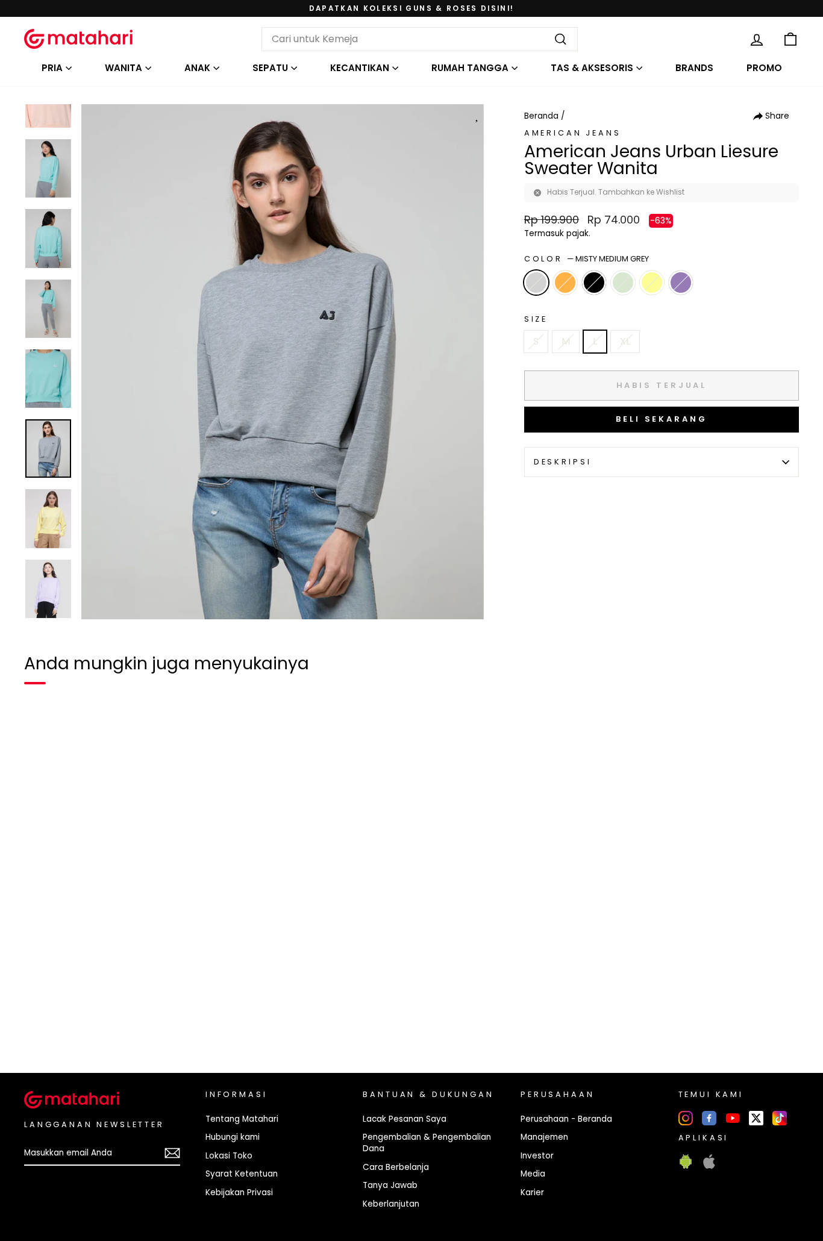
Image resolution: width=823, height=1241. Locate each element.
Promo (764, 67)
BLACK (594, 282)
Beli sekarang (661, 419)
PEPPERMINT (623, 282)
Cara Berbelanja (396, 1167)
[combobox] (419, 39)
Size (536, 319)
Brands (694, 67)
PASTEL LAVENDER (681, 282)
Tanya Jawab (390, 1185)
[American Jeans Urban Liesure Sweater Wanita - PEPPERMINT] (106, 1022)
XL (625, 341)
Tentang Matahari (241, 1119)
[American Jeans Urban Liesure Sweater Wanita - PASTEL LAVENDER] (149, 1022)
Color (586, 259)
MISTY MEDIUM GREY (536, 282)
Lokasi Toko (228, 1155)
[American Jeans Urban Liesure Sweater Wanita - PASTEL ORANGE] (62, 1022)
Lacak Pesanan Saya (404, 1119)
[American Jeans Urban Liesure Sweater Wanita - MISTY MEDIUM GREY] (41, 1022)
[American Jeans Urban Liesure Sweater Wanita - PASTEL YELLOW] (127, 1022)
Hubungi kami (232, 1137)
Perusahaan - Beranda (566, 1119)
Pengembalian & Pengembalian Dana (427, 1142)
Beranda (541, 116)
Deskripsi (563, 462)
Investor (537, 1155)
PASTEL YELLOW (652, 282)
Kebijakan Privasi (239, 1192)
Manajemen (544, 1137)
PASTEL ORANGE (565, 282)
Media (533, 1174)
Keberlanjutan (391, 1204)
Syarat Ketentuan (241, 1174)
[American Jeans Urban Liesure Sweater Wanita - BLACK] (84, 1022)
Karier (532, 1192)
